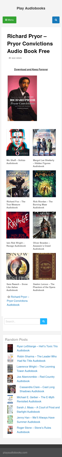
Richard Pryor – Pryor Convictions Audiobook (18, 301)
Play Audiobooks (31, 8)
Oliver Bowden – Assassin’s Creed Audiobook (42, 245)
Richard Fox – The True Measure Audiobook (15, 204)
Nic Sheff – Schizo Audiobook (15, 162)
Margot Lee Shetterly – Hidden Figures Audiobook (43, 163)
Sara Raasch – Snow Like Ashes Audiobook (17, 287)
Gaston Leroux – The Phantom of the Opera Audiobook (44, 287)
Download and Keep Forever (31, 69)
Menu (10, 19)
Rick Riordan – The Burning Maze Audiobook (43, 204)
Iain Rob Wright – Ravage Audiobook (16, 244)
